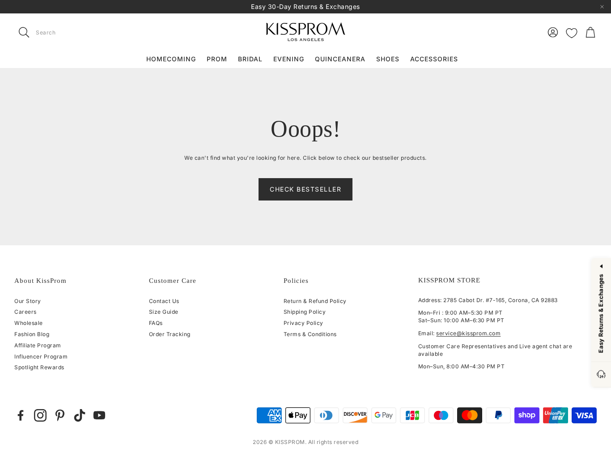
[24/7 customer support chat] (601, 375)
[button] (70, 32)
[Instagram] (40, 415)
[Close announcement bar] (602, 6)
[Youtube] (99, 415)
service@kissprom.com (468, 333)
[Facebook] (20, 415)
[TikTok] (79, 415)
